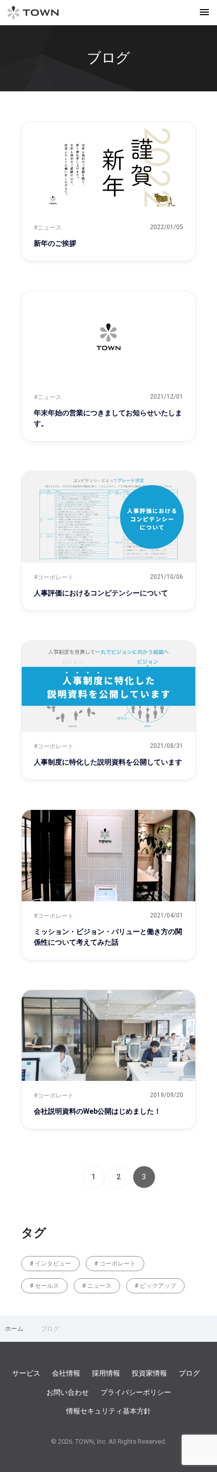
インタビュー (52, 1263)
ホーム (14, 1328)
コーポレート (117, 1263)
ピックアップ (157, 1285)
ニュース (99, 1285)
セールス (46, 1285)
